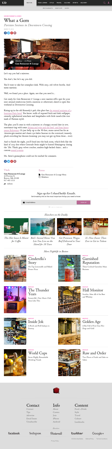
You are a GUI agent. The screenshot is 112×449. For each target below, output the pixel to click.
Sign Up (84, 202)
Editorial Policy (90, 439)
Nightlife (58, 8)
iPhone (56, 418)
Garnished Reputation (90, 260)
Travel (59, 3)
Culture (67, 3)
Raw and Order (94, 353)
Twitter (77, 433)
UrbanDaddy (4, 2)
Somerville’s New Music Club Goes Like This (39, 299)
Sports (75, 3)
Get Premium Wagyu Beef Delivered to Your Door (69, 241)
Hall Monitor (92, 290)
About (55, 409)
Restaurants (48, 8)
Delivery (84, 3)
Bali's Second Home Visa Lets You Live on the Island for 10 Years (43, 241)
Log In (108, 3)
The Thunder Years (38, 292)
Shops (67, 8)
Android (56, 421)
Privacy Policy (55, 441)
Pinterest (56, 433)
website (10, 184)
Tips (28, 412)
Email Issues (31, 418)
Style (52, 3)
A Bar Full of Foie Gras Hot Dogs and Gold (93, 327)
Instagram (35, 433)
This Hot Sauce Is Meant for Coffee (16, 239)
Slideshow (45, 177)
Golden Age (91, 321)
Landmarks (79, 422)
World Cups (37, 353)
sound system (17, 150)
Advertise (30, 415)
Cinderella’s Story (37, 260)
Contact (29, 409)
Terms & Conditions (101, 439)
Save (11, 33)
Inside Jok (35, 321)
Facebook (14, 433)
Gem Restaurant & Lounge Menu (53, 174)
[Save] (14, 33)
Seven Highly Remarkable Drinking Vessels (38, 358)
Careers (56, 412)
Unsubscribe (31, 421)
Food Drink (42, 3)
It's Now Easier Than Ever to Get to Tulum (95, 239)
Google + (98, 433)
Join (55, 415)
